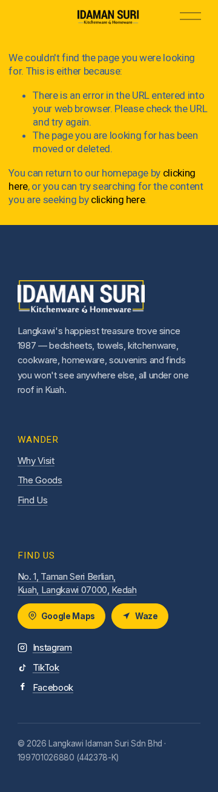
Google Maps (68, 616)
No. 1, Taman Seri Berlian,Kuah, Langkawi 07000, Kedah (77, 583)
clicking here (118, 199)
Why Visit (36, 460)
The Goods (40, 480)
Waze (146, 616)
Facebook (53, 687)
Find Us (33, 500)
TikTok (46, 667)
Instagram (52, 647)
